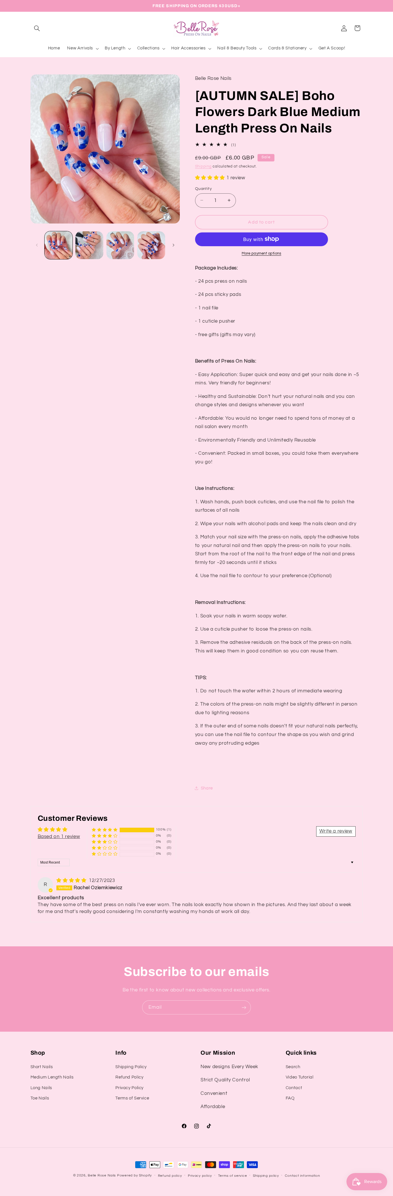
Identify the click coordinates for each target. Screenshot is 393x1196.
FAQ (290, 1098)
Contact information (302, 1175)
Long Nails (41, 1087)
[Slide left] (36, 245)
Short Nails (41, 1066)
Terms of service (232, 1175)
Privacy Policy (129, 1087)
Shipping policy (266, 1175)
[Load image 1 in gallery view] (59, 245)
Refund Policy (129, 1077)
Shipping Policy (130, 1066)
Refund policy (170, 1175)
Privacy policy (200, 1175)
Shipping (203, 166)
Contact (294, 1087)
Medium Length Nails (52, 1077)
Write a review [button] (335, 831)
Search (293, 1066)
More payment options (261, 253)
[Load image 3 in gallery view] (120, 245)
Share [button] (207, 788)
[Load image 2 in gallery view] (89, 245)
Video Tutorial (300, 1077)
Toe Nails (39, 1098)
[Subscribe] (244, 1007)
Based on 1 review (59, 836)
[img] (72, 880)
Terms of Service (132, 1098)
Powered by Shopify (134, 1175)
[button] (37, 28)
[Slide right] (173, 245)
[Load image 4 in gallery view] (151, 245)
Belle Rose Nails (102, 1175)
